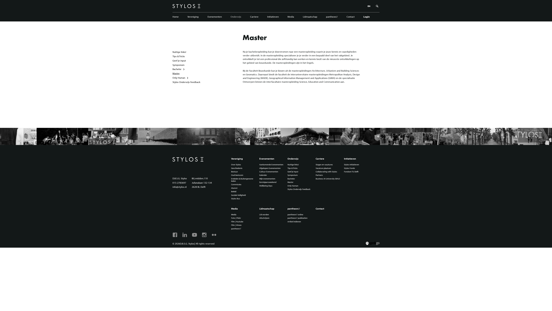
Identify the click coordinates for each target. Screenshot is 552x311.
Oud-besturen (237, 175)
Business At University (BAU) (328, 179)
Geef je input (179, 60)
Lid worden (264, 215)
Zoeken (377, 6)
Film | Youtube (237, 222)
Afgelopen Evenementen (270, 168)
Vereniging (193, 16)
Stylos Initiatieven (351, 165)
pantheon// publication (297, 218)
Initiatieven (273, 16)
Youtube (194, 234)
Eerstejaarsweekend (267, 182)
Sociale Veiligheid (238, 195)
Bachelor (176, 69)
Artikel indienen (294, 222)
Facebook (174, 234)
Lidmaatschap (310, 16)
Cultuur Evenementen (268, 172)
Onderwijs (236, 16)
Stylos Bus (235, 199)
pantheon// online (295, 215)
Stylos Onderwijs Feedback (186, 82)
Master (176, 73)
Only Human (178, 77)
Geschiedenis (236, 168)
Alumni (234, 188)
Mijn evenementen (267, 179)
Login (366, 16)
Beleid (233, 191)
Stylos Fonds (349, 168)
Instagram (204, 234)
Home (175, 16)
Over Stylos (236, 165)
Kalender (263, 175)
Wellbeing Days (265, 186)
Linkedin (184, 234)
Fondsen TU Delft (351, 172)
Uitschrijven (264, 218)
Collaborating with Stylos (326, 172)
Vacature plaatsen (323, 168)
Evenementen (215, 16)
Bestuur (234, 172)
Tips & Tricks (178, 56)
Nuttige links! (179, 51)
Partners (319, 175)
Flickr (214, 234)
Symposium (178, 64)
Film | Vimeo (236, 225)
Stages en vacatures (324, 165)
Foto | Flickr (236, 218)
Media (291, 16)
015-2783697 (179, 182)
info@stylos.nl (179, 186)
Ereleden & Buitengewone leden (242, 180)
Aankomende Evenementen (271, 165)
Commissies (236, 184)
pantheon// (332, 16)
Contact (351, 16)
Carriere (254, 16)
